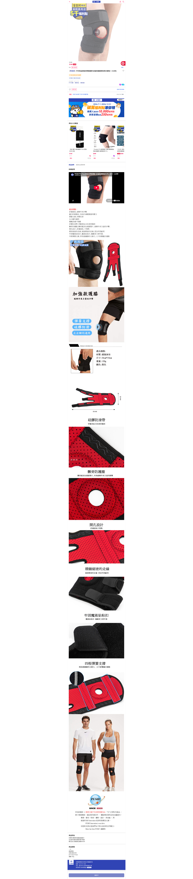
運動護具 (82, 82)
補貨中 (96, 875)
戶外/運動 (71, 82)
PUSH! (72, 71)
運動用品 (77, 82)
